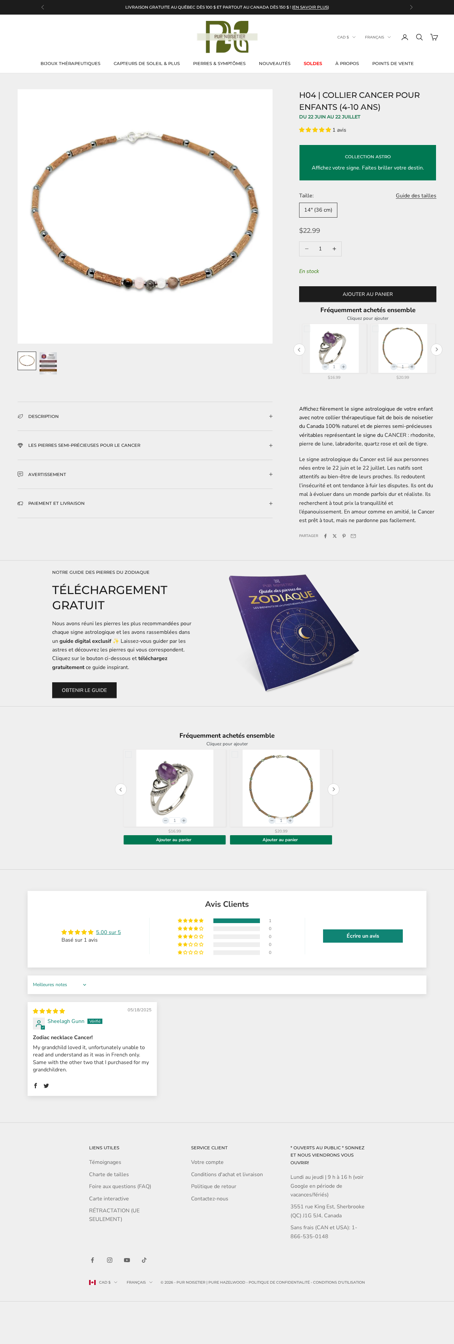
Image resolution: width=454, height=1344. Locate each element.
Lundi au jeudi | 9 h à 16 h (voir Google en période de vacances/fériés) (327, 1186)
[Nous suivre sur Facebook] (92, 1260)
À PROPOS (347, 63)
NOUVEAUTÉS (274, 63)
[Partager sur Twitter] (334, 536)
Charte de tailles (109, 1174)
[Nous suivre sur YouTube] (127, 1260)
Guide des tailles (416, 195)
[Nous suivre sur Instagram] (109, 1260)
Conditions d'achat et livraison (227, 1174)
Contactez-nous (209, 1198)
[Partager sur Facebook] (325, 536)
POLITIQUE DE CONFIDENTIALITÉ (279, 1282)
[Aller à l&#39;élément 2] (48, 363)
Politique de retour (213, 1186)
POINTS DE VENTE (393, 63)
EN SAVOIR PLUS (310, 7)
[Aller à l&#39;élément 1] (27, 361)
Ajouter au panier (368, 294)
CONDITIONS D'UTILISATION (339, 1282)
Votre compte (207, 1162)
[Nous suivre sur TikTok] (144, 1260)
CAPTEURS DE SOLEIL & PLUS (147, 63)
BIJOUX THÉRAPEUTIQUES (70, 63)
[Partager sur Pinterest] (344, 536)
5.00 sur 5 (108, 932)
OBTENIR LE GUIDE (84, 690)
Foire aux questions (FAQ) (120, 1186)
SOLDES (313, 63)
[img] (49, 1011)
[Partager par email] (353, 536)
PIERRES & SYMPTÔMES (219, 63)
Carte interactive (109, 1198)
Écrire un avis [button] (363, 936)
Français (374, 37)
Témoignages (105, 1162)
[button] (315, 130)
